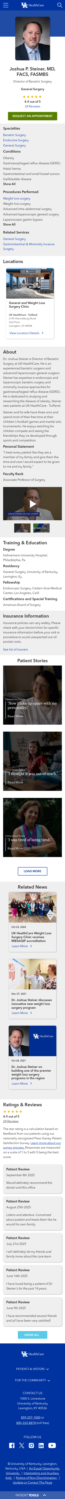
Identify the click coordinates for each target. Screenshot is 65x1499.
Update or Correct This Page (32, 1482)
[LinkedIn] (41, 1446)
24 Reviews (32, 106)
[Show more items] (32, 181)
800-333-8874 (26, 1423)
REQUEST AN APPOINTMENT (32, 116)
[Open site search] (60, 5)
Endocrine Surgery (16, 140)
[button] (5, 5)
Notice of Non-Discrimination (36, 1478)
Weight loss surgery (16, 198)
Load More (32, 871)
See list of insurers (15, 649)
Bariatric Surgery (14, 135)
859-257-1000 (30, 1417)
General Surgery (14, 145)
